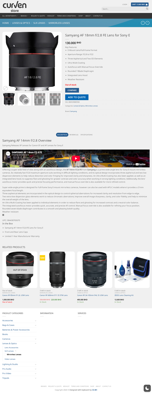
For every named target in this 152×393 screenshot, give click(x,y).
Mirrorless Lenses (59, 22)
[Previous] (6, 62)
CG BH (94, 390)
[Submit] (147, 9)
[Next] (57, 62)
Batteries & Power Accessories (16, 329)
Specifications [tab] (87, 135)
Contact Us (97, 16)
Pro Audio (6, 369)
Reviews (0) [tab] (73, 135)
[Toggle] (36, 320)
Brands (24, 16)
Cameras (6, 339)
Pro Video (6, 373)
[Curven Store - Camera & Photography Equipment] (17, 6)
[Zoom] (5, 88)
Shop (80, 16)
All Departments (9, 16)
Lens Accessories (11, 347)
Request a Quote (38, 16)
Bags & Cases (8, 325)
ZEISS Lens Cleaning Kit (124, 295)
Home (5, 22)
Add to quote (77, 97)
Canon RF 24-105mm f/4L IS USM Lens (92, 295)
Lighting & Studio (10, 364)
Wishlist (50, 16)
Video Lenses (10, 359)
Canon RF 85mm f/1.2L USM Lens (15, 295)
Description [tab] (62, 135)
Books (5, 334)
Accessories (7, 320)
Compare (72, 90)
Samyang (73, 111)
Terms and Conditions (66, 16)
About (87, 16)
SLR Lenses (39, 22)
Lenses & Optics (21, 22)
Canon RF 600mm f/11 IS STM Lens (54, 295)
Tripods (5, 378)
